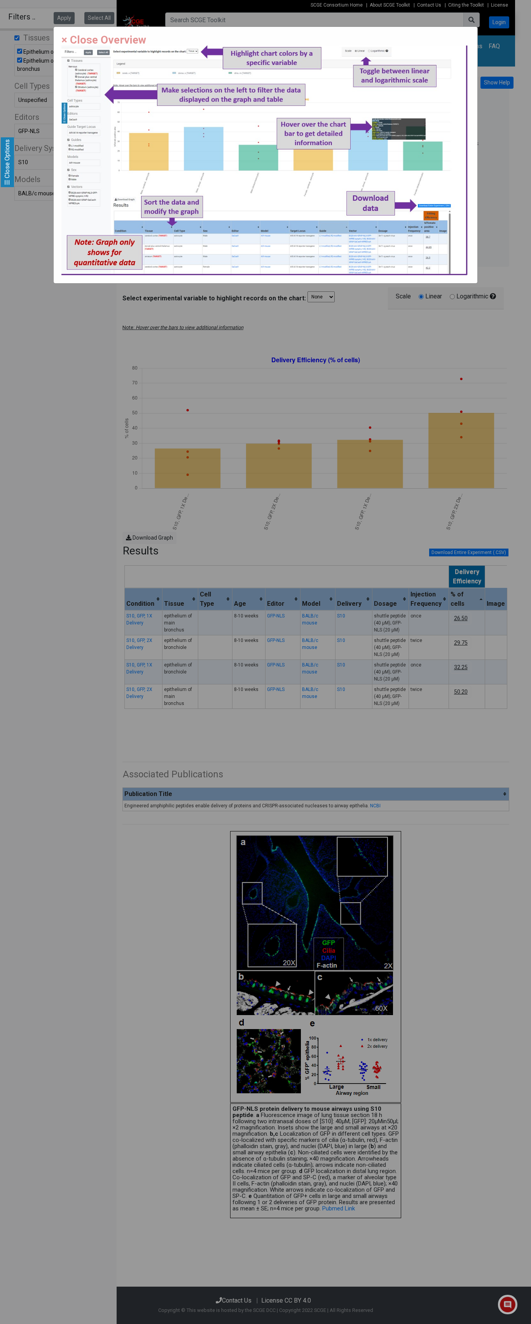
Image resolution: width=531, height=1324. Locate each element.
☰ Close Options (7, 162)
